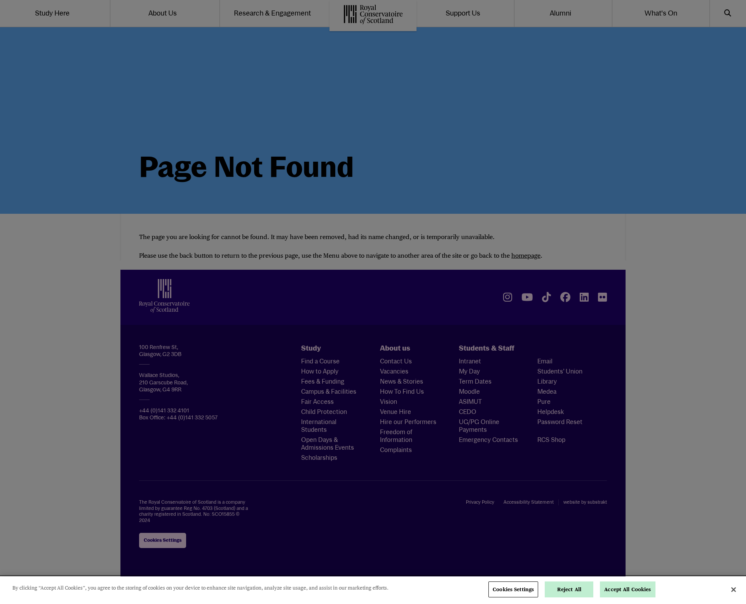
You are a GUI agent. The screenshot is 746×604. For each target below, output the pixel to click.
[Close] (733, 589)
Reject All (569, 589)
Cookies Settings (513, 589)
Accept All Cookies (627, 589)
